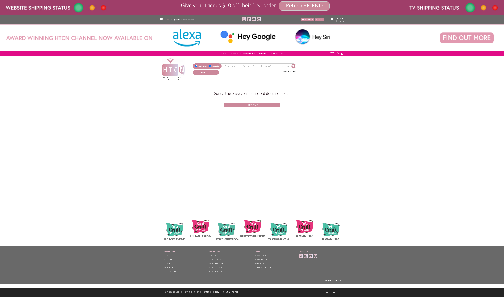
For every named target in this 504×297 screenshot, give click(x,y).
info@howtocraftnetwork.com (182, 20)
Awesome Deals (216, 263)
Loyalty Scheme (171, 271)
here (237, 291)
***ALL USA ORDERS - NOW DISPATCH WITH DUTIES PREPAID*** (252, 53)
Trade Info (308, 19)
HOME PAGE (252, 105)
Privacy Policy (260, 255)
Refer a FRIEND (304, 5)
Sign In (320, 19)
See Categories (289, 72)
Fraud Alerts (260, 263)
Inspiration (202, 66)
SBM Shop (168, 267)
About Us (168, 259)
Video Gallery (215, 267)
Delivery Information (264, 267)
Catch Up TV (215, 259)
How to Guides (216, 271)
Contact (168, 263)
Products (215, 66)
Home (166, 255)
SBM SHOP (206, 72)
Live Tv (212, 255)
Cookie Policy (260, 259)
